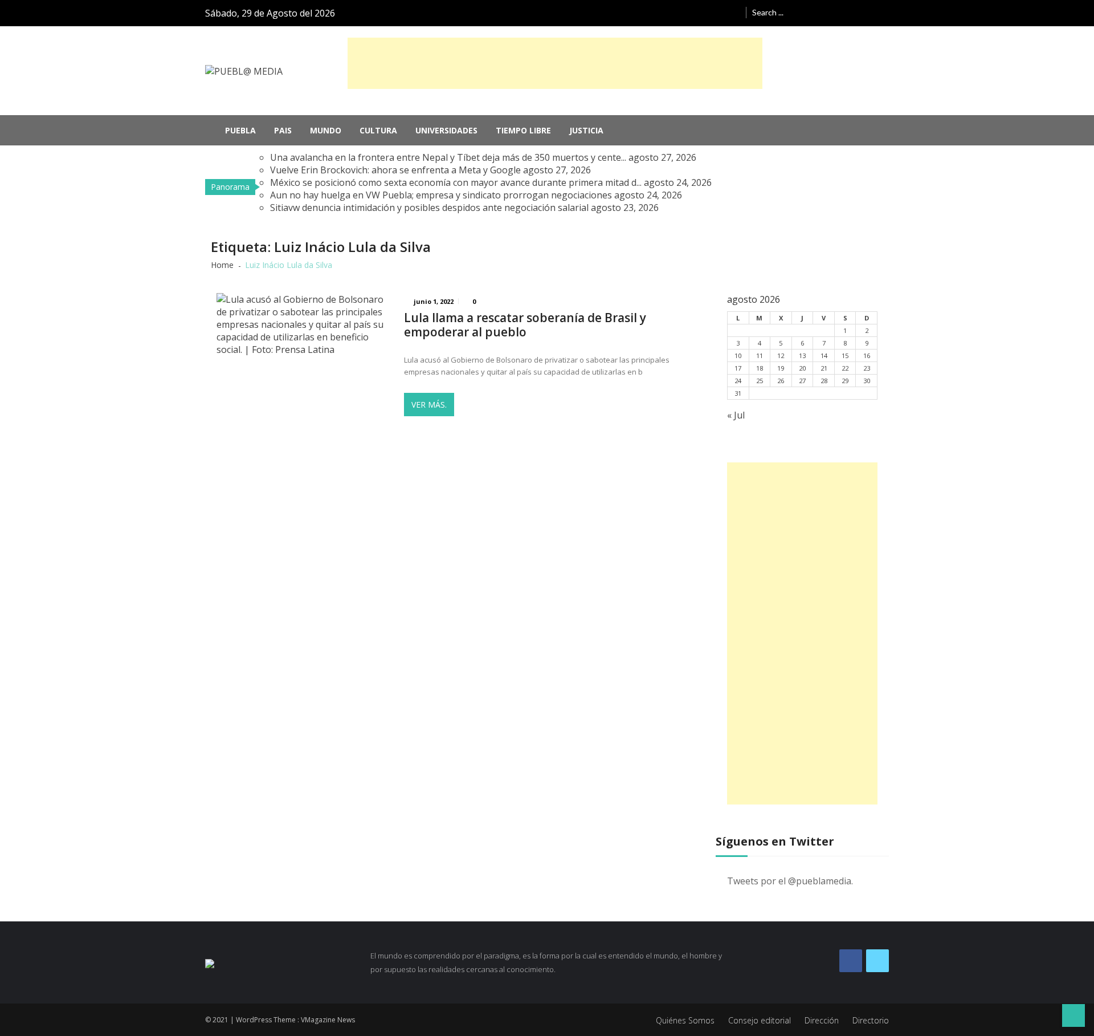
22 (845, 368)
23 (866, 368)
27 (802, 380)
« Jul (736, 415)
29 (845, 380)
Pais (283, 130)
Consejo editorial (759, 1020)
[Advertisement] (555, 63)
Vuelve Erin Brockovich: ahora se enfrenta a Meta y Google (395, 170)
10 (737, 355)
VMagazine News (328, 1020)
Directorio (870, 1020)
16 (866, 355)
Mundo (325, 130)
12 (780, 355)
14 (823, 355)
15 (845, 355)
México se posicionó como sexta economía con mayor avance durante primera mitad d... (456, 182)
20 (802, 368)
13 (802, 355)
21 (823, 368)
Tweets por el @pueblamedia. (790, 881)
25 (759, 380)
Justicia (586, 130)
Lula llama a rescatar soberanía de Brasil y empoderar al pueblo (525, 325)
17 (737, 368)
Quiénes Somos (685, 1020)
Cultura (378, 130)
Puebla (240, 130)
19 (780, 368)
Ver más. (429, 404)
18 (759, 368)
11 (759, 355)
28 (823, 380)
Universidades (446, 130)
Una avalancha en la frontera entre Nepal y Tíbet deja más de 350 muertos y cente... (448, 157)
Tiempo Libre (523, 130)
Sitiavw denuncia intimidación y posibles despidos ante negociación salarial (429, 207)
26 (780, 380)
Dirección (822, 1020)
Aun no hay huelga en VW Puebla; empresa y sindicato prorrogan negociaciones (441, 195)
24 (737, 380)
